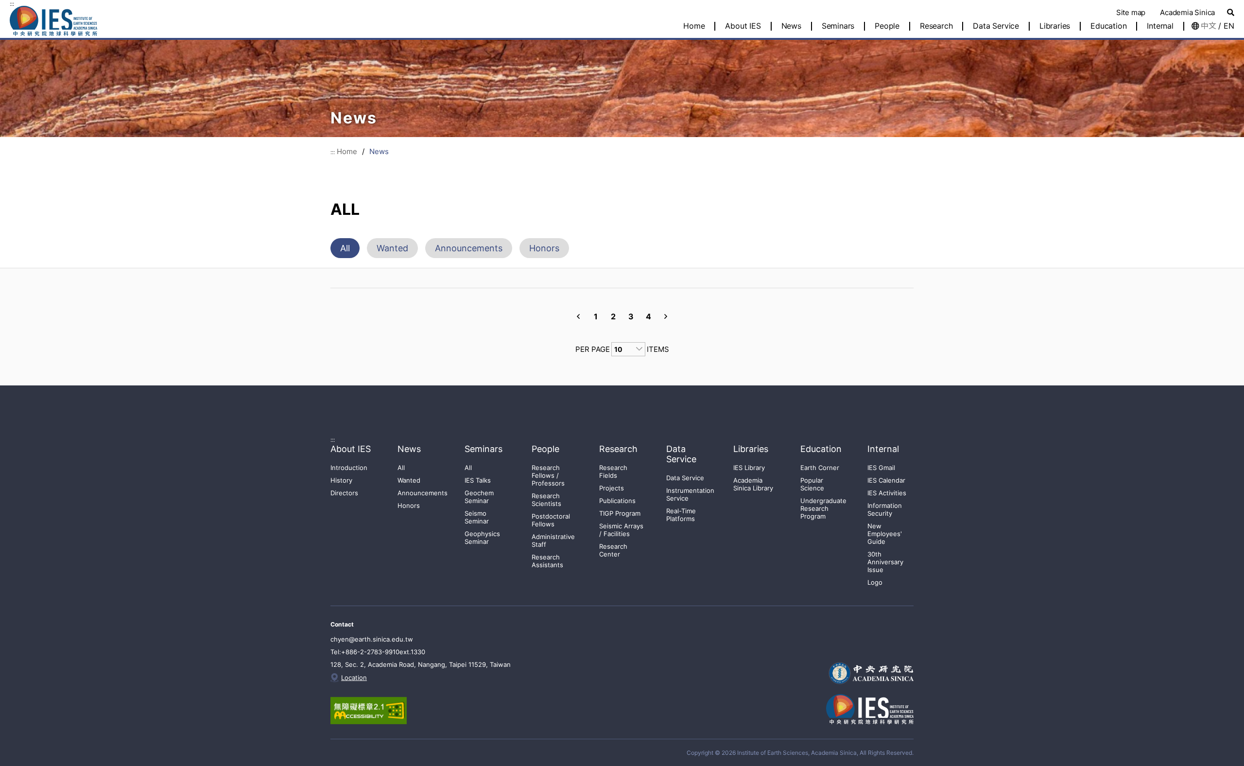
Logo (874, 582)
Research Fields (613, 471)
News (791, 26)
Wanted (392, 248)
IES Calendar (886, 480)
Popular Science (812, 484)
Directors (344, 493)
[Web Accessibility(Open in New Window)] (378, 710)
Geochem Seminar (479, 497)
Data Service (996, 26)
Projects (611, 488)
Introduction (348, 467)
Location (354, 677)
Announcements (468, 248)
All (345, 248)
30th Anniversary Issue (885, 562)
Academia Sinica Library (753, 484)
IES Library (749, 467)
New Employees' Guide (884, 533)
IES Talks (478, 480)
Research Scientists (546, 499)
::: (12, 3)
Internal (1160, 26)
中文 (1208, 26)
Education (1108, 26)
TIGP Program (619, 513)
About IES (742, 26)
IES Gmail (881, 467)
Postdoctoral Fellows (551, 520)
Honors (544, 248)
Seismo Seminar (477, 517)
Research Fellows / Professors (548, 475)
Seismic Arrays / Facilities (621, 530)
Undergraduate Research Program (823, 508)
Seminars (838, 26)
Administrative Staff (553, 540)
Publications (617, 501)
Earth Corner (819, 467)
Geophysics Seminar (482, 537)
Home (347, 151)
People (887, 26)
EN (1229, 26)
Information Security (884, 509)
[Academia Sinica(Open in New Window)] (870, 673)
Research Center (613, 550)
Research (936, 26)
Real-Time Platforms (681, 514)
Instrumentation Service (690, 494)
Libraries (1054, 26)
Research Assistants (547, 561)
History (341, 480)
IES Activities (886, 493)
